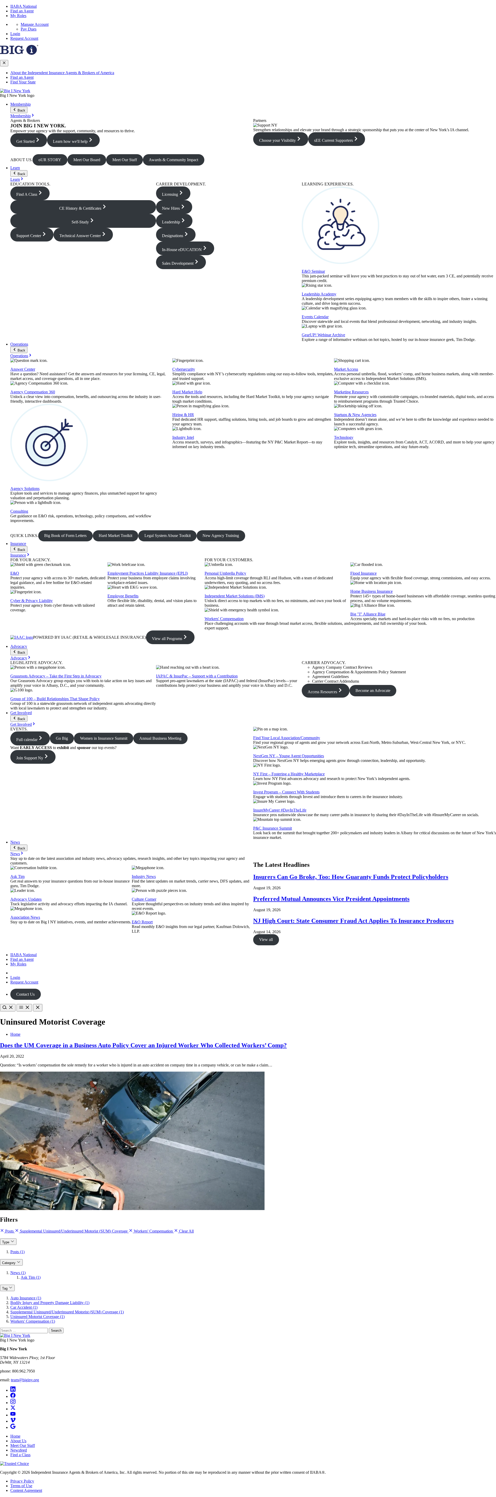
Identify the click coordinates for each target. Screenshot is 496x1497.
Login (15, 34)
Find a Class (20, 1455)
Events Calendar (315, 317)
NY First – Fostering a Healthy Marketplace (289, 774)
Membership (20, 104)
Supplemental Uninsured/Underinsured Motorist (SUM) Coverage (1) (67, 1312)
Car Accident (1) (23, 1307)
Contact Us (25, 994)
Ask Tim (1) (31, 1277)
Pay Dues (28, 29)
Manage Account (35, 24)
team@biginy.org (25, 1380)
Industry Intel (183, 437)
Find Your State (23, 82)
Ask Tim (17, 876)
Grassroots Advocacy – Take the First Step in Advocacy (56, 676)
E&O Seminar (313, 271)
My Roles (18, 15)
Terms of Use (21, 1486)
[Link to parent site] (19, 53)
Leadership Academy (319, 294)
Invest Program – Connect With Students (286, 792)
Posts (9, 1231)
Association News (25, 917)
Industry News (144, 876)
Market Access (346, 369)
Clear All (186, 1231)
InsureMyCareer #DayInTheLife (279, 810)
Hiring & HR (183, 414)
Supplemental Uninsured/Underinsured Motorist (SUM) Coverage (74, 1231)
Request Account (24, 38)
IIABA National (23, 6)
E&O (14, 573)
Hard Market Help (187, 392)
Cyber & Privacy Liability (31, 600)
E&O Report (142, 922)
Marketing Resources (351, 392)
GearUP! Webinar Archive (323, 335)
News (15, 842)
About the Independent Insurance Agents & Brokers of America (62, 73)
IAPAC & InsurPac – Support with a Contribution (197, 676)
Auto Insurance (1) (25, 1298)
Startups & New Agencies (355, 414)
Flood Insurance (363, 573)
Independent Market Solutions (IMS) (235, 596)
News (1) (18, 1272)
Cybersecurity (183, 369)
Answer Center (22, 369)
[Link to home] (15, 91)
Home (15, 1034)
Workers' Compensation (224, 619)
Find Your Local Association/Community (286, 738)
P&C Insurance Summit (272, 828)
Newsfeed (18, 1450)
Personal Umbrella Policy (225, 573)
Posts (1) (17, 1252)
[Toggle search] (8, 1007)
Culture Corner (144, 899)
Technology (343, 437)
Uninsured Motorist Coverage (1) (37, 1316)
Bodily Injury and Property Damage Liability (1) (49, 1302)
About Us (18, 1441)
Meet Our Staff (22, 1445)
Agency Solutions (25, 488)
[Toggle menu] (24, 1007)
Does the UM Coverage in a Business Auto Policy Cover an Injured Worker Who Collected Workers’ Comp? (143, 1045)
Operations (19, 344)
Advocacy (18, 646)
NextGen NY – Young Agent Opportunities (288, 756)
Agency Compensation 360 (32, 392)
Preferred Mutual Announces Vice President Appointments (331, 898)
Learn (15, 168)
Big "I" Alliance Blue (367, 614)
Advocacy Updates (26, 899)
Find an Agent (22, 11)
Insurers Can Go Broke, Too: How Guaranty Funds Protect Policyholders (350, 877)
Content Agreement (26, 1490)
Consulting (19, 511)
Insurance (18, 543)
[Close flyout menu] (4, 63)
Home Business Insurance (371, 591)
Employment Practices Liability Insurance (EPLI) (147, 573)
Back (21, 110)
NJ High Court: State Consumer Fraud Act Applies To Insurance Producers (353, 920)
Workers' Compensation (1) (32, 1321)
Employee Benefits (122, 596)
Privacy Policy (22, 1481)
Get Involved (21, 713)
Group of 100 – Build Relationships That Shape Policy (55, 699)
